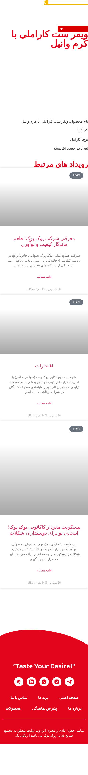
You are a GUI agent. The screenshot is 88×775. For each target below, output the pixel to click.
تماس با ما (19, 698)
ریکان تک (21, 735)
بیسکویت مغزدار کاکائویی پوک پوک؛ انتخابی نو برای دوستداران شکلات (44, 530)
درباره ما (75, 708)
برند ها (43, 698)
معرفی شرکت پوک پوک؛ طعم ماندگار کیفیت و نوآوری (44, 241)
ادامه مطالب (44, 276)
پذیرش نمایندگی (44, 708)
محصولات (13, 708)
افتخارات (44, 366)
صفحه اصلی (68, 698)
